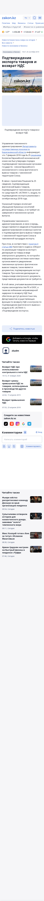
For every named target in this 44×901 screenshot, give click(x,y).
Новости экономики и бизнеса (14, 46)
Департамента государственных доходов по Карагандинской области (19, 149)
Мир (14, 23)
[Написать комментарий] (22, 439)
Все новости (7, 43)
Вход (40, 432)
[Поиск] (34, 18)
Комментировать (33, 446)
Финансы (22, 23)
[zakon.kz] (9, 18)
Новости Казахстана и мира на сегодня (18, 40)
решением (36, 155)
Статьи (30, 23)
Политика (6, 23)
